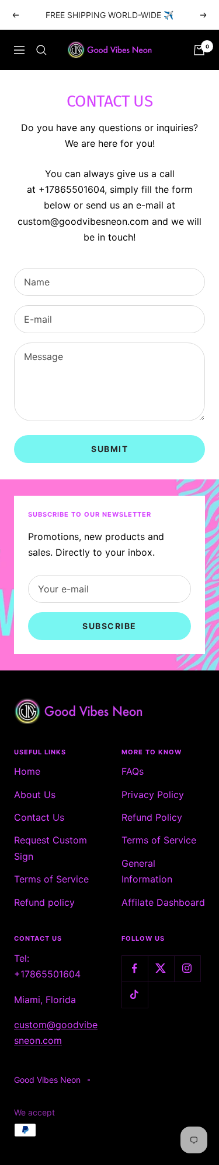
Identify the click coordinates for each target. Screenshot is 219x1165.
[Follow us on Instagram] (187, 968)
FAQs (132, 771)
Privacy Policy (152, 794)
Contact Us (39, 817)
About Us (34, 794)
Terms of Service (51, 879)
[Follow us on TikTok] (134, 995)
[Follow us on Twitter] (161, 968)
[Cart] (199, 50)
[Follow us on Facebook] (134, 968)
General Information (146, 871)
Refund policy (44, 902)
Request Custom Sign (50, 848)
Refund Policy (151, 817)
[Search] (41, 50)
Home (27, 771)
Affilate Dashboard (163, 902)
